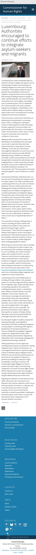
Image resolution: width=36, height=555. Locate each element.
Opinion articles (10, 507)
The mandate (10, 428)
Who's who (9, 494)
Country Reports (11, 463)
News (7, 503)
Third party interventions (14, 477)
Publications (9, 471)
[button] (18, 2)
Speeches (8, 465)
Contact (20, 552)
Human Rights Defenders (14, 449)
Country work (10, 443)
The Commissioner (12, 422)
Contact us (9, 491)
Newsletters (9, 468)
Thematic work (10, 446)
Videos (7, 510)
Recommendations (12, 474)
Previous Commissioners (14, 425)
